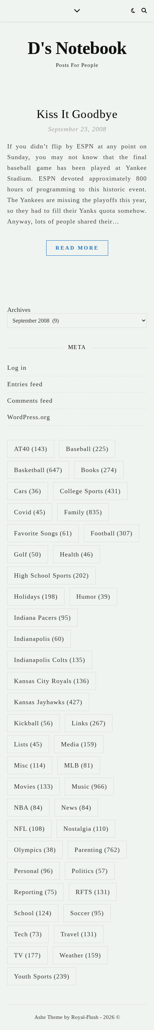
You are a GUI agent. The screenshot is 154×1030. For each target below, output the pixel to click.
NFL (29, 828)
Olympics (35, 849)
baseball (87, 448)
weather (80, 955)
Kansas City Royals (51, 681)
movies (33, 786)
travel (79, 934)
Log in (17, 367)
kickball (33, 723)
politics (90, 870)
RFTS (93, 892)
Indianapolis (39, 638)
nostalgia (86, 828)
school (33, 913)
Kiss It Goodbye (77, 114)
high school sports (51, 575)
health (76, 554)
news (76, 807)
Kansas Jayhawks (48, 702)
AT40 (30, 448)
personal (33, 870)
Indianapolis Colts (49, 659)
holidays (36, 596)
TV (27, 955)
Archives (18, 309)
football (112, 533)
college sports (90, 491)
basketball (38, 470)
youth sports (41, 976)
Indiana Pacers (42, 617)
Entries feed (25, 384)
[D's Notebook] (77, 53)
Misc (29, 765)
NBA (28, 807)
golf (27, 554)
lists (28, 744)
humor (93, 596)
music (89, 786)
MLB (78, 765)
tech (28, 934)
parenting (97, 849)
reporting (35, 892)
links (89, 723)
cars (27, 491)
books (99, 470)
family (83, 512)
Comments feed (30, 400)
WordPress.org (28, 417)
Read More (77, 248)
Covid (29, 512)
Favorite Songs (43, 533)
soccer (87, 913)
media (79, 744)
